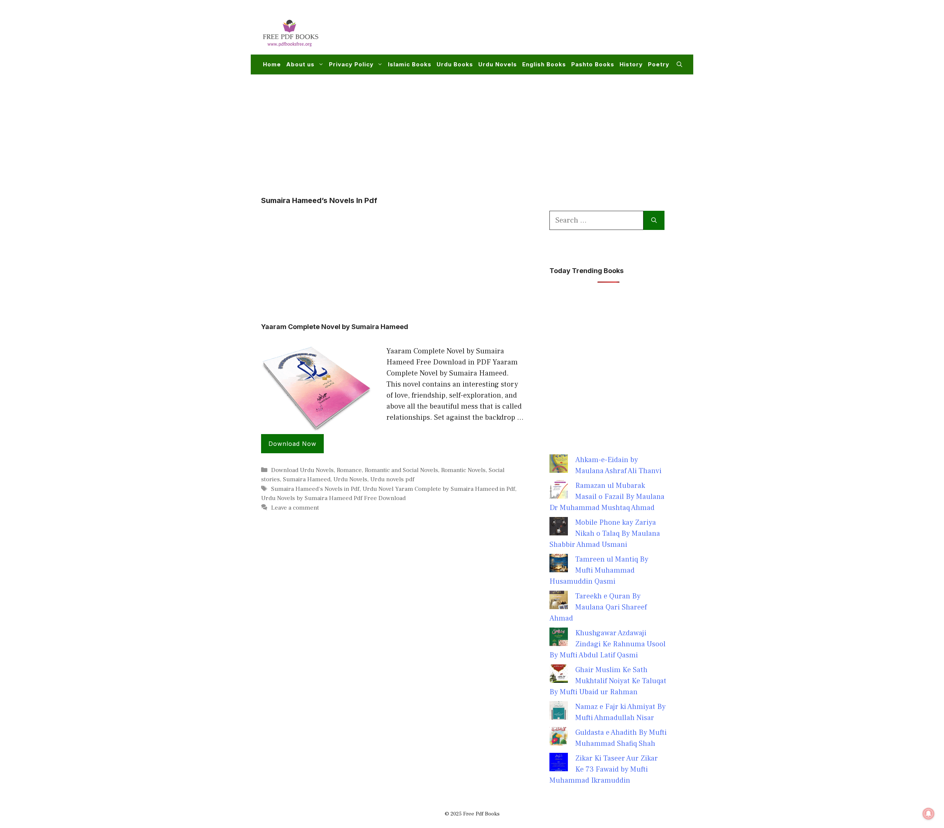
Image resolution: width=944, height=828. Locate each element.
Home (272, 64)
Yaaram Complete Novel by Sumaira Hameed (334, 327)
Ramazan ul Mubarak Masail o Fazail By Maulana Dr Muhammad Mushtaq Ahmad (606, 497)
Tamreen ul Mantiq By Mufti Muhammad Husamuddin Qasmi (598, 570)
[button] (679, 64)
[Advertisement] (548, 31)
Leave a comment (295, 508)
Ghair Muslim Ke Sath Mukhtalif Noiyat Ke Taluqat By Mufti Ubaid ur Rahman (607, 681)
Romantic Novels (463, 470)
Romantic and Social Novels (401, 470)
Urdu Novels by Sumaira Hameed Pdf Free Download (333, 498)
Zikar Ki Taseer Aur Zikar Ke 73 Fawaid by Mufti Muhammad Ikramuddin (603, 769)
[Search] (653, 220)
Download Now (292, 443)
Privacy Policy (351, 64)
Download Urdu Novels (302, 470)
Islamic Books (409, 64)
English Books (544, 64)
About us (300, 64)
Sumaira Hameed (306, 479)
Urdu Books (455, 64)
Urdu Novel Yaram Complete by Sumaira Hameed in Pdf (438, 489)
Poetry (658, 64)
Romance (349, 470)
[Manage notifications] (928, 814)
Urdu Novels (497, 64)
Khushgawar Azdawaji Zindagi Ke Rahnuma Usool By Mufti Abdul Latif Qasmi (607, 644)
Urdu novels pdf (392, 479)
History (631, 64)
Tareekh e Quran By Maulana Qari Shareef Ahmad (598, 607)
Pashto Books (592, 64)
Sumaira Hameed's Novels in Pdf (315, 489)
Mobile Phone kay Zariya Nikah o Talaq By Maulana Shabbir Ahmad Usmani (604, 533)
